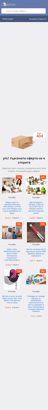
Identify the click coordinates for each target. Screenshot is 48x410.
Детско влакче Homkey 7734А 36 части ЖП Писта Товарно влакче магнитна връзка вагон (36, 207)
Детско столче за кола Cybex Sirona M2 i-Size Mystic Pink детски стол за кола (12, 299)
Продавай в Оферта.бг (38, 19)
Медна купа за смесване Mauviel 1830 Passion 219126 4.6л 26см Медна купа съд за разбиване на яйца (12, 207)
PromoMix (12, 197)
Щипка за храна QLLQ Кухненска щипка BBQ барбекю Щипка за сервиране (36, 252)
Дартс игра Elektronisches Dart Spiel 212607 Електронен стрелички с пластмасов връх (12, 254)
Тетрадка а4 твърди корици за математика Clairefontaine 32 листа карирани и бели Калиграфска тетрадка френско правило (36, 303)
